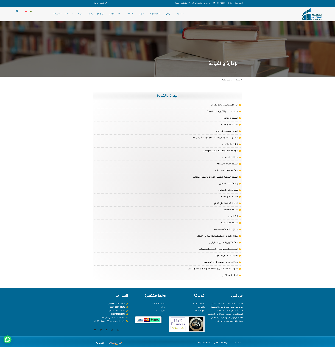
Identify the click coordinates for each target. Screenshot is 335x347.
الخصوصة (237, 343)
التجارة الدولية (155, 14)
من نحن (168, 14)
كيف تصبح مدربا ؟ (181, 3)
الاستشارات (115, 14)
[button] (8, 339)
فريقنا (80, 14)
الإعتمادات (129, 14)
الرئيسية (180, 14)
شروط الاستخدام (221, 343)
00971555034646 (223, 3)
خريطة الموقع (204, 343)
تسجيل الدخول (99, 3)
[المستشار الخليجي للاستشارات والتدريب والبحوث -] (312, 14)
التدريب (141, 14)
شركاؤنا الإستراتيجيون (96, 14)
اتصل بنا (58, 14)
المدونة (69, 14)
